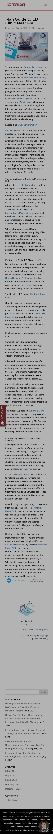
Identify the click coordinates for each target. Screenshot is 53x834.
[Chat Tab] (26, 417)
